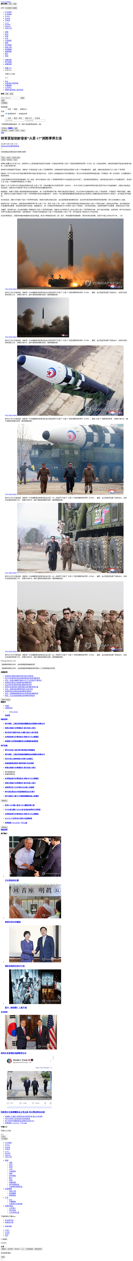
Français (7, 1155)
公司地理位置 (14, 1212)
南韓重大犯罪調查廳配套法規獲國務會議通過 (21, 741)
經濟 (6, 36)
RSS (6, 81)
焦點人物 (8, 47)
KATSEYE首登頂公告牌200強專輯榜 (18, 818)
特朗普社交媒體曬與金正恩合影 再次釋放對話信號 (23, 1112)
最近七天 (28, 118)
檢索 (3, 100)
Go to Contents (6, 2)
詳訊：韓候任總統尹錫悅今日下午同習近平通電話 (23, 680)
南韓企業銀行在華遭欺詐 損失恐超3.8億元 (20, 728)
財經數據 (8, 49)
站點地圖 (8, 1226)
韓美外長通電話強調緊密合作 (13, 1053)
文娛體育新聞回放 (15, 1187)
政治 (6, 34)
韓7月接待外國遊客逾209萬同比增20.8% (19, 1121)
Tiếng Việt (8, 1157)
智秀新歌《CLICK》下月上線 (16, 823)
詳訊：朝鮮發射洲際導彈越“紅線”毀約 (19, 689)
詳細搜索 (4, 103)
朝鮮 (6, 43)
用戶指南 (12, 1210)
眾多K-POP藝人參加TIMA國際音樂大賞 (20, 805)
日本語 (7, 1149)
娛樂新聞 (8, 64)
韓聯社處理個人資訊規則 (14, 90)
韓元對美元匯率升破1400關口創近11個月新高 (21, 732)
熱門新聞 (8, 62)
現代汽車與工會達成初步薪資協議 (17, 1119)
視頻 (6, 56)
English (7, 1147)
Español (7, 1153)
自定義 (37, 118)
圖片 (6, 54)
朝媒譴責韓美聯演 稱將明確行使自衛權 (19, 763)
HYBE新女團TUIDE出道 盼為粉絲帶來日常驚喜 (23, 809)
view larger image (11, 289)
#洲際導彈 (8, 708)
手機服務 (8, 85)
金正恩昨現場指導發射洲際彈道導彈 (18, 685)
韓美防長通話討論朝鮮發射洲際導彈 (18, 682)
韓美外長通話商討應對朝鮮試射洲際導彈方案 (21, 687)
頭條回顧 (8, 60)
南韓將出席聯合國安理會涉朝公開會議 (19, 676)
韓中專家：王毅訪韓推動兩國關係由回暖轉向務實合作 (25, 723)
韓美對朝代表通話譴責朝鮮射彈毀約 (18, 691)
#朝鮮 (7, 706)
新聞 (6, 1160)
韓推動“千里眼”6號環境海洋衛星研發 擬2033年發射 (24, 1116)
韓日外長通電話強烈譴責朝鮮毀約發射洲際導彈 (22, 678)
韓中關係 (8, 45)
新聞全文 (23, 109)
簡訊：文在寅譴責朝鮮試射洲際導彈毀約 (20, 696)
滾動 (6, 32)
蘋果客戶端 (9, 1222)
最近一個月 (18, 118)
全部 (9, 109)
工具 (6, 1197)
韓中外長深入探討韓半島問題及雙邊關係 (20, 750)
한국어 (7, 1145)
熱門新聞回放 (14, 1184)
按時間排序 (12, 114)
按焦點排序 (23, 114)
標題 (15, 109)
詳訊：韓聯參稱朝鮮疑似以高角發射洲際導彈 (21, 693)
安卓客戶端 (9, 1220)
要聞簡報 (8, 51)
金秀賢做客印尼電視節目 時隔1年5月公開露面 (22, 737)
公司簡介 (8, 87)
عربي (7, 1151)
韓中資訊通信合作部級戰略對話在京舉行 (20, 792)
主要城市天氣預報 (11, 83)
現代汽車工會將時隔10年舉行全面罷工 (19, 759)
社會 (6, 38)
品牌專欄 (8, 1189)
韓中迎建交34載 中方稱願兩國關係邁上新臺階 (22, 796)
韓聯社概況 (9, 1206)
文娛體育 (8, 40)
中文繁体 (8, 1143)
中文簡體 (4, 1139)
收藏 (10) (8, 68)
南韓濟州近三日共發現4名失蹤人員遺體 (19, 787)
